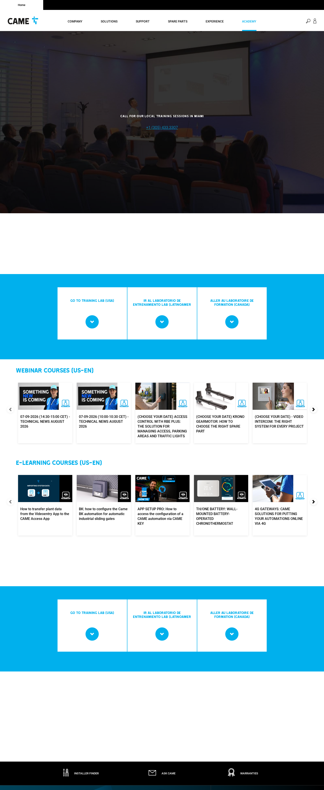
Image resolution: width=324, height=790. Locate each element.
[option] (162, 122)
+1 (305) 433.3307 (162, 127)
